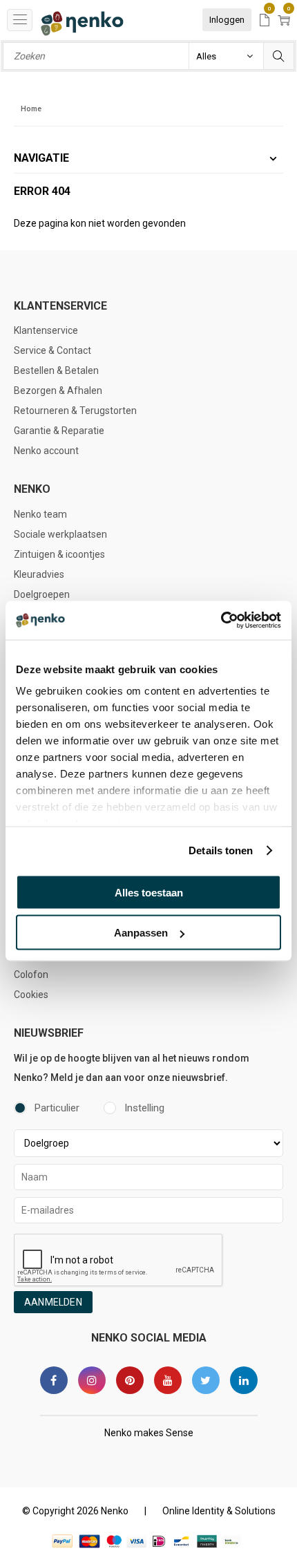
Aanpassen (141, 933)
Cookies (31, 994)
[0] (264, 21)
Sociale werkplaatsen (60, 534)
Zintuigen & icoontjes (59, 554)
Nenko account (46, 450)
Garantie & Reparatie (59, 430)
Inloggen (227, 20)
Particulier (57, 1108)
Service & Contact (52, 350)
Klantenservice (46, 330)
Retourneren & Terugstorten (75, 410)
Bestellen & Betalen (56, 370)
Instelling (144, 1108)
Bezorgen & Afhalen (58, 390)
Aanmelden (53, 1302)
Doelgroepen (42, 594)
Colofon (31, 974)
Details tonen (221, 850)
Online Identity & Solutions (219, 1510)
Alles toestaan (149, 892)
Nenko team (40, 514)
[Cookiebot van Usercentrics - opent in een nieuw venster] (220, 621)
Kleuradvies (39, 574)
